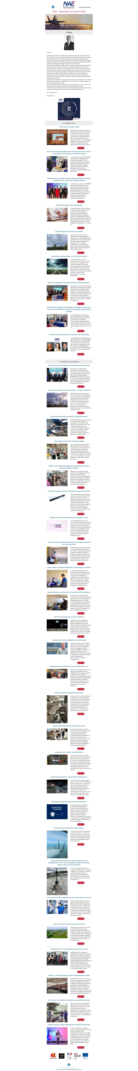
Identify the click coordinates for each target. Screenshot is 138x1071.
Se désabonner (64, 1068)
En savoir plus (81, 148)
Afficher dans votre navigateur (85, 7)
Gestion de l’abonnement (72, 1068)
